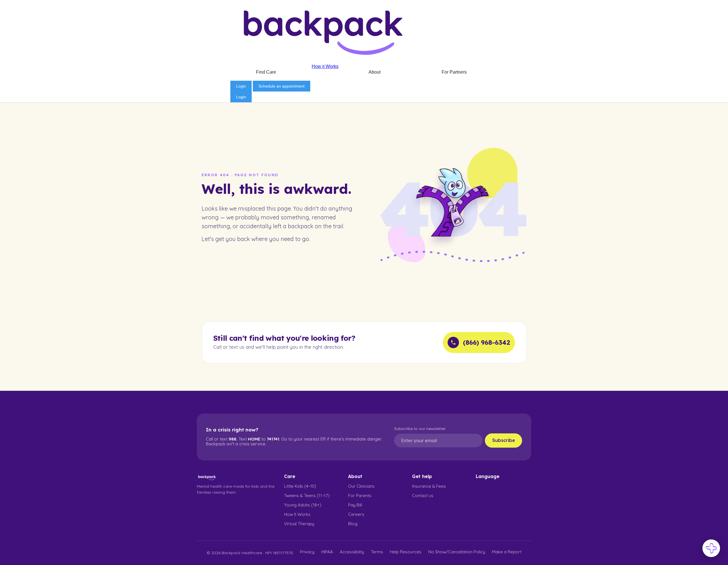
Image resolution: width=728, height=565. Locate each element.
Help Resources (405, 551)
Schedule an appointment (281, 86)
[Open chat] (711, 548)
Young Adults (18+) (302, 505)
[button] (269, 72)
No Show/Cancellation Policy (456, 551)
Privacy (307, 551)
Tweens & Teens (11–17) (307, 495)
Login (241, 86)
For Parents (359, 495)
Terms (377, 551)
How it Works (325, 66)
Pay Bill (355, 505)
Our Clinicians (361, 486)
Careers (356, 514)
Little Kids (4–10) (300, 486)
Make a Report (507, 551)
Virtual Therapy (299, 523)
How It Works (297, 514)
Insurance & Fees (429, 486)
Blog (352, 523)
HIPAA (327, 551)
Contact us (422, 495)
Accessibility (352, 551)
